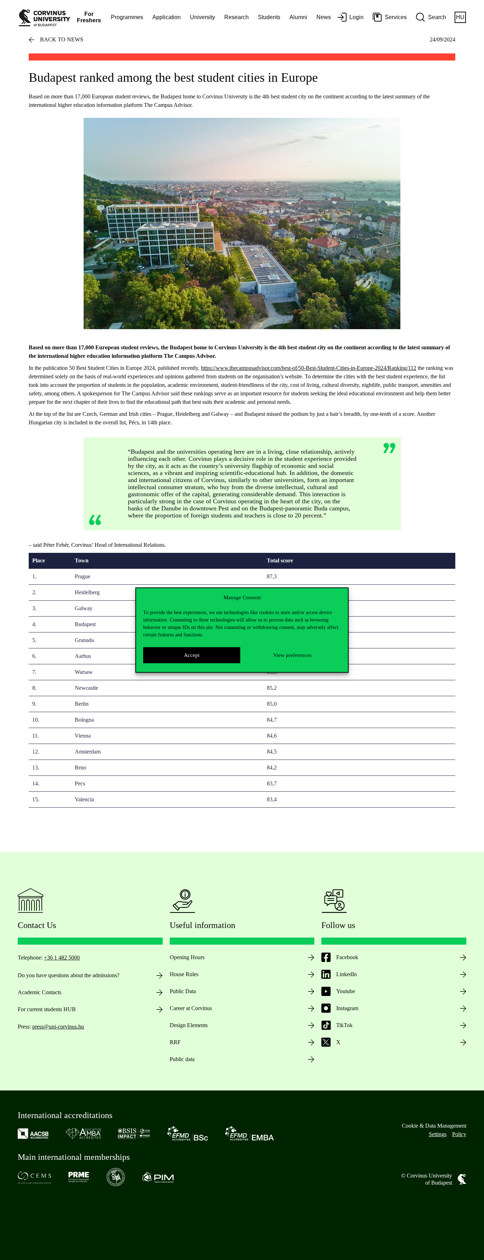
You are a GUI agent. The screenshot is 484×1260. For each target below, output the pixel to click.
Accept (191, 655)
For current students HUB (47, 1009)
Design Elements (189, 1025)
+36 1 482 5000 (62, 958)
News (323, 17)
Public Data (183, 991)
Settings (437, 1134)
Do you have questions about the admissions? (68, 975)
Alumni (298, 17)
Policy (459, 1134)
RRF (175, 1042)
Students (269, 17)
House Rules (184, 974)
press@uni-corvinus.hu (58, 1027)
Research (236, 17)
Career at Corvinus (191, 1008)
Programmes (127, 17)
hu (460, 17)
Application (166, 17)
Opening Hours (187, 957)
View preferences (292, 655)
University (202, 17)
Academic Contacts (39, 992)
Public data (182, 1059)
